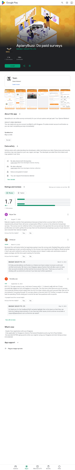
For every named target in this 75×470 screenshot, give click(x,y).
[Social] (8, 140)
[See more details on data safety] (11, 179)
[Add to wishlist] (29, 66)
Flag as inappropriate (14, 348)
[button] (10, 99)
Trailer (37, 26)
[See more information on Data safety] (17, 146)
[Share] (24, 66)
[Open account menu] (71, 2)
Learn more (16, 84)
